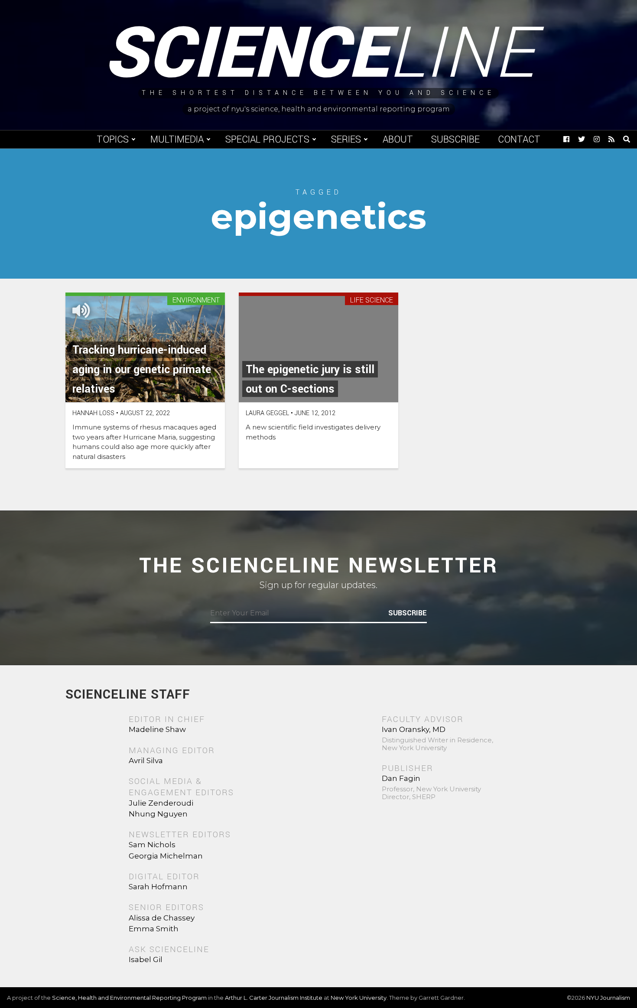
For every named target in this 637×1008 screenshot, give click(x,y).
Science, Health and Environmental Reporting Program (129, 997)
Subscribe (455, 139)
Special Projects (267, 139)
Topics (113, 139)
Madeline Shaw (157, 729)
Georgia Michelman (166, 856)
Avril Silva (146, 760)
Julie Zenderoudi (161, 803)
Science (319, 54)
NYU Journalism (608, 997)
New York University (359, 997)
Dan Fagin (401, 778)
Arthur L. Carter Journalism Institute (273, 997)
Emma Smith (154, 928)
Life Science (371, 300)
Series (346, 139)
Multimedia (177, 139)
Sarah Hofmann (158, 886)
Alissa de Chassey (162, 918)
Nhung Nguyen (158, 814)
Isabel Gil (145, 959)
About (398, 139)
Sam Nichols (152, 844)
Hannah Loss (93, 413)
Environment (196, 300)
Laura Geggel (267, 413)
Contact (519, 139)
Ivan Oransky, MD (413, 729)
